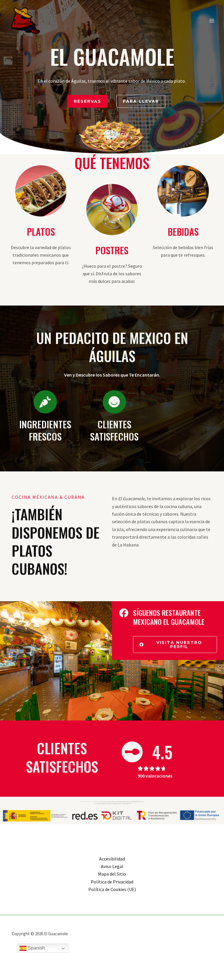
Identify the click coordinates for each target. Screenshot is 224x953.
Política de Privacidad (112, 882)
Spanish (36, 947)
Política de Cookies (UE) (112, 889)
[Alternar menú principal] (211, 20)
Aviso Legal (112, 866)
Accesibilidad (112, 859)
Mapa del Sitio (112, 874)
